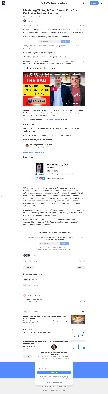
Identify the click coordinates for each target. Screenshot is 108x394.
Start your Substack (49, 386)
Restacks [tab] (34, 279)
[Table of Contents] (2, 197)
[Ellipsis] (84, 295)
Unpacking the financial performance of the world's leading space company (45, 321)
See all (27, 357)
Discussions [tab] (36, 311)
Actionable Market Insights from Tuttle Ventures (37, 332)
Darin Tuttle (30, 20)
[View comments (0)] (39, 325)
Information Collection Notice (53, 378)
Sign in (103, 3)
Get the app (62, 386)
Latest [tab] (29, 311)
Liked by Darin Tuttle (33, 297)
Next (79, 267)
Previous (29, 267)
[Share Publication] (87, 3)
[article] (54, 320)
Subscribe (94, 3)
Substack (45, 390)
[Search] (83, 3)
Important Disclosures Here (33, 153)
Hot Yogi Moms (31, 295)
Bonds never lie (29, 330)
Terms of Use (62, 376)
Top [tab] (25, 311)
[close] (70, 345)
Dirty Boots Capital (61, 61)
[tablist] (30, 279)
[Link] (21, 124)
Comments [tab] (27, 279)
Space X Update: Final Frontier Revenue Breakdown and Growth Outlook (44, 317)
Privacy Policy (66, 378)
